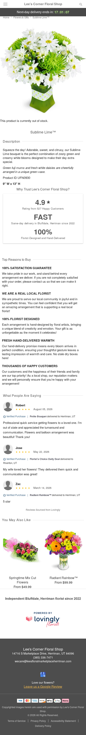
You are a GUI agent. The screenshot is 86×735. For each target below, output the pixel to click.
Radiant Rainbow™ (40, 495)
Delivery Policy (43, 726)
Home (6, 17)
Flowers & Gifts (21, 17)
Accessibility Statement (63, 721)
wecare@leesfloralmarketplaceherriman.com (43, 661)
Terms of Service (17, 721)
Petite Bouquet (38, 416)
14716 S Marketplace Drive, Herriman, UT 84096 (43, 653)
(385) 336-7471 (43, 657)
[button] (77, 726)
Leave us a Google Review (43, 686)
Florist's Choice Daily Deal (45, 459)
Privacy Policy (38, 721)
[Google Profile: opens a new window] (43, 674)
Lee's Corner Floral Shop (43, 4)
